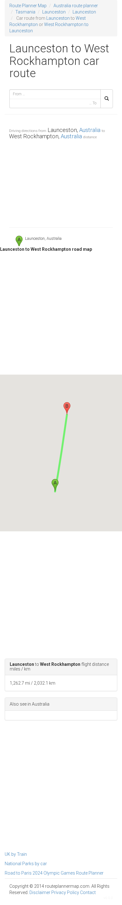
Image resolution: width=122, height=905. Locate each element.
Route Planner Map (28, 5)
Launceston (54, 11)
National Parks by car (26, 863)
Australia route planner (75, 5)
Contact (88, 892)
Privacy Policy (65, 892)
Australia (89, 130)
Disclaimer (39, 892)
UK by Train (16, 854)
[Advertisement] (61, 182)
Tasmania (25, 11)
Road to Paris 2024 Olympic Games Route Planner (54, 873)
